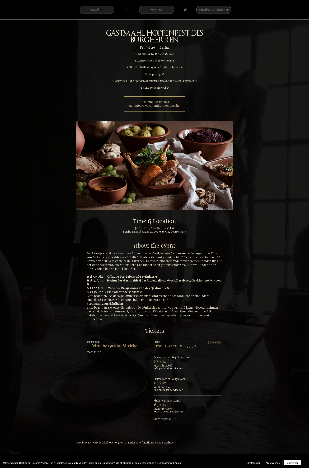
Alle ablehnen (273, 462)
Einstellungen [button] (254, 462)
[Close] (305, 462)
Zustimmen (293, 462)
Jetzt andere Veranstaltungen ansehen (154, 105)
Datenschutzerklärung (170, 462)
